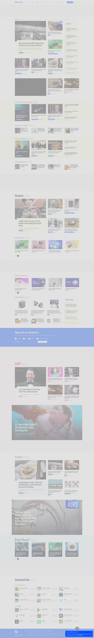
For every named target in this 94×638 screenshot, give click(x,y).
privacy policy (80, 634)
